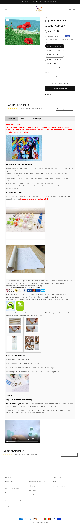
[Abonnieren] (38, 506)
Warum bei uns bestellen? (60, 486)
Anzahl (47, 72)
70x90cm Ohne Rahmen (54, 63)
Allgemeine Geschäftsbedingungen (12, 487)
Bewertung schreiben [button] (64, 109)
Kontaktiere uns (10, 493)
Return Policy (56, 477)
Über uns (8, 477)
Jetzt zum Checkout (60, 89)
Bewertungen (33, 490)
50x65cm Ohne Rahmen (54, 55)
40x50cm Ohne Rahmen (54, 46)
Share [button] (49, 94)
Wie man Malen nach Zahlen (37, 481)
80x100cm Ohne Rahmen (55, 68)
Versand (53, 39)
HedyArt (37, 522)
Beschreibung (11, 119)
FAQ (30, 477)
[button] (6, 9)
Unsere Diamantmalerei (36, 495)
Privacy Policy (9, 481)
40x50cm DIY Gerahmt (54, 50)
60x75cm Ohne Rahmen (54, 59)
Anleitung (32, 486)
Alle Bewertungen (35, 119)
